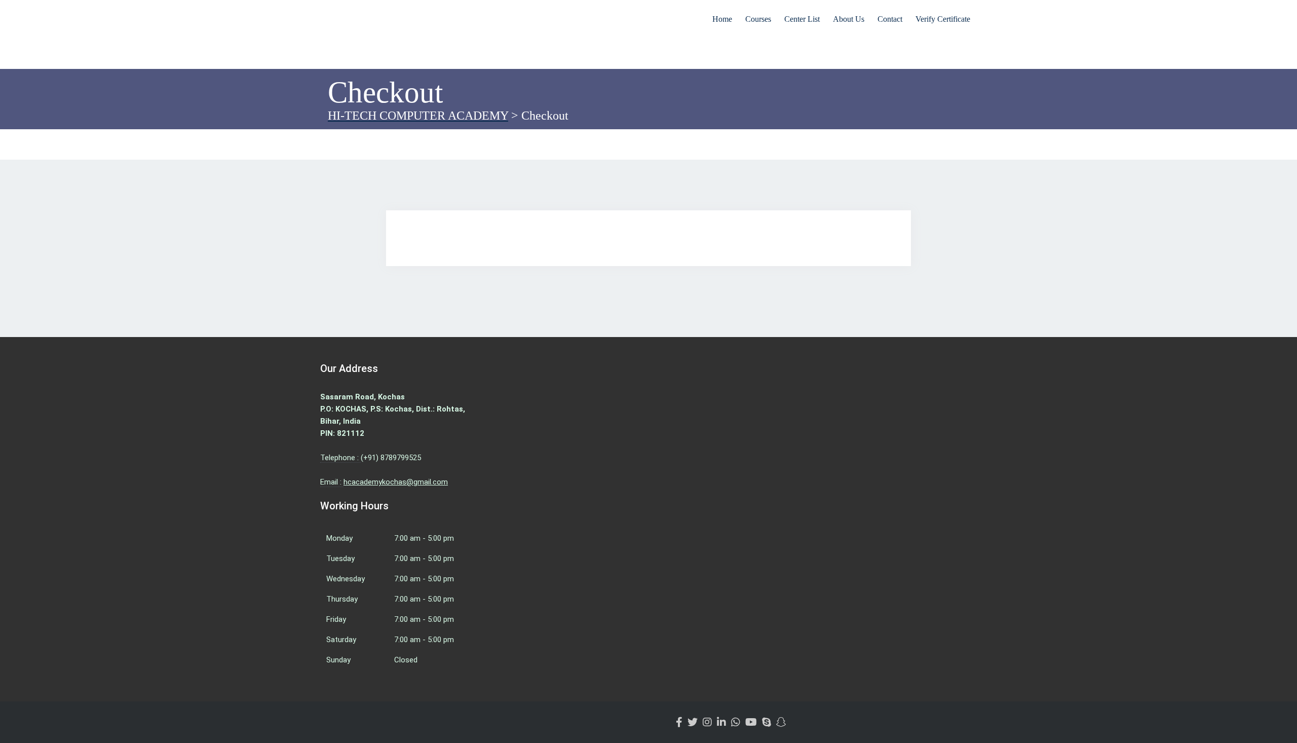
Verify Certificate (942, 19)
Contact (890, 19)
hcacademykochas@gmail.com (396, 482)
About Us (848, 19)
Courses (758, 19)
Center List (802, 19)
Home (722, 19)
